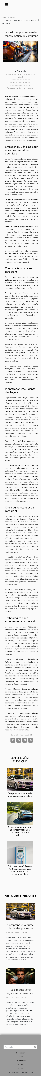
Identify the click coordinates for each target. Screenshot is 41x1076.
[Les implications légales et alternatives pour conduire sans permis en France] (20, 975)
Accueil (4, 17)
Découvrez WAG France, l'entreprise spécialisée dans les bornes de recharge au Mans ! (20, 870)
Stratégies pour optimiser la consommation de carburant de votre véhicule (20, 831)
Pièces (12, 17)
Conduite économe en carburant (20, 80)
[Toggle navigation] (6, 4)
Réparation (20, 1053)
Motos (20, 1064)
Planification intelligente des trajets (20, 82)
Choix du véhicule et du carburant (20, 85)
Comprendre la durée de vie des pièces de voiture (20, 795)
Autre (20, 1068)
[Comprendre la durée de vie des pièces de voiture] (20, 779)
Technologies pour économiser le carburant (20, 88)
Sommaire (21, 71)
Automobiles (20, 1061)
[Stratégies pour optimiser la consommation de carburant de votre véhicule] (20, 813)
